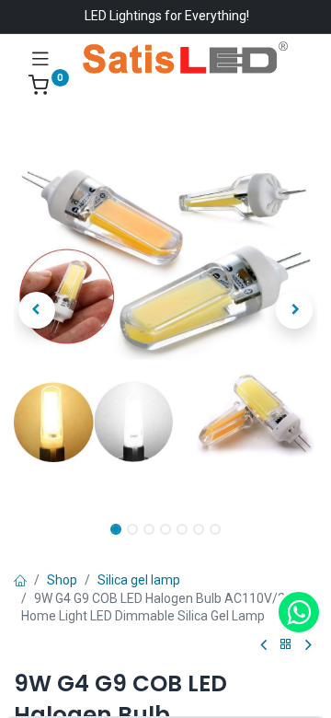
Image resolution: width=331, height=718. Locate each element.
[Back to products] (286, 644)
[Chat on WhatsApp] (299, 612)
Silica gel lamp (138, 580)
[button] (37, 310)
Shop (62, 580)
